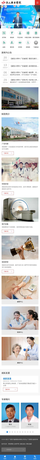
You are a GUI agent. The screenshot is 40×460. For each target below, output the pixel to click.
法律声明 (16, 444)
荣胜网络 (11, 444)
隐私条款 (22, 444)
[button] (16, 26)
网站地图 (29, 444)
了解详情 (7, 389)
